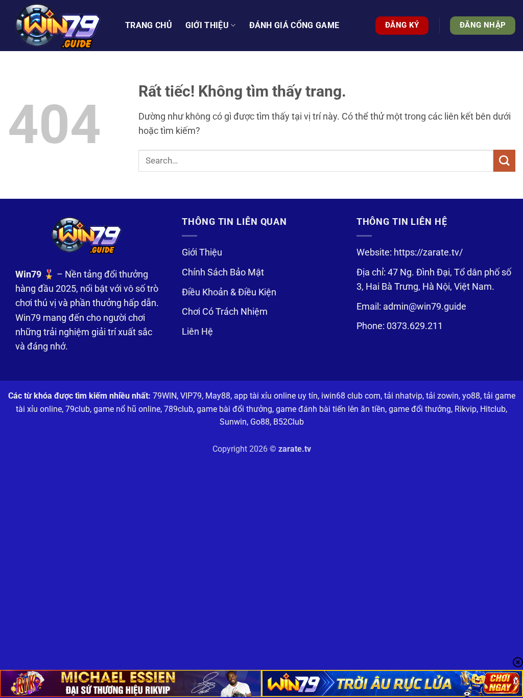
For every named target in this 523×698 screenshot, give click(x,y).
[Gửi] (504, 161)
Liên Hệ (197, 332)
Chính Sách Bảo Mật (223, 272)
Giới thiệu (207, 25)
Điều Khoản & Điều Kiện (229, 292)
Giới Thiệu (202, 252)
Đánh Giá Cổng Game (294, 25)
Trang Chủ (148, 25)
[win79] (59, 26)
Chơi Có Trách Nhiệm (225, 312)
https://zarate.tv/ (428, 252)
